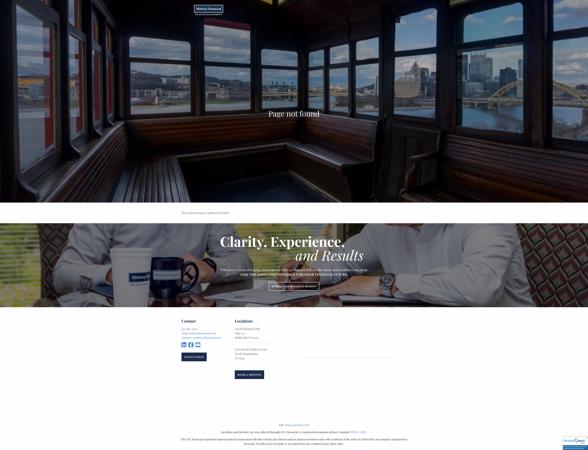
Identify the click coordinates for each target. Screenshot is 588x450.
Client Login (194, 357)
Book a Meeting (249, 374)
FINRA (354, 432)
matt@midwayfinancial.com (198, 333)
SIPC (363, 432)
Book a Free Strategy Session (294, 286)
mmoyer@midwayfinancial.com (201, 337)
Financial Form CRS (297, 425)
